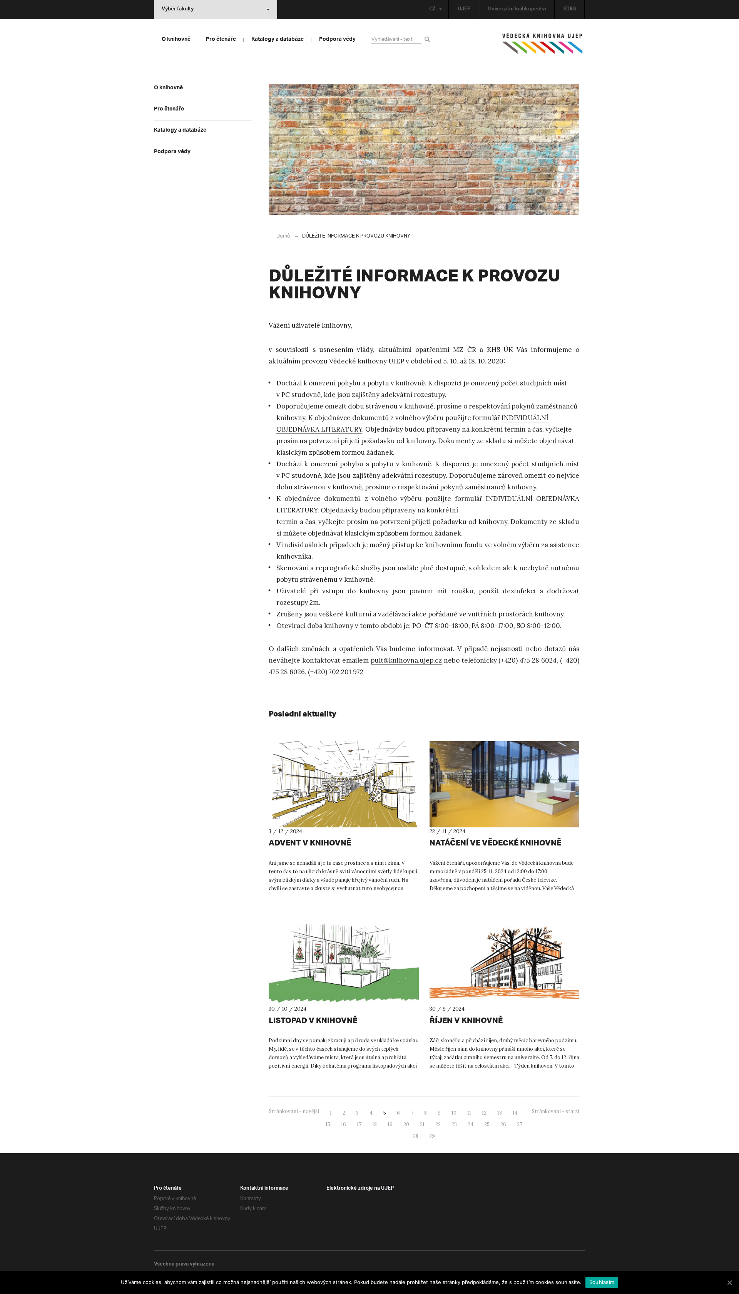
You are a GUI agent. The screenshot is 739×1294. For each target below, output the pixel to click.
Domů (283, 236)
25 (487, 1124)
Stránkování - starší (555, 1111)
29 (432, 1136)
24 (470, 1124)
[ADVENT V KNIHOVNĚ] (344, 784)
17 (359, 1124)
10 (453, 1113)
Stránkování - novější (294, 1111)
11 (469, 1113)
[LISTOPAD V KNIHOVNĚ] (344, 962)
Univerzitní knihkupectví (517, 10)
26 (503, 1124)
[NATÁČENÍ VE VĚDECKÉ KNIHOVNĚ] (505, 784)
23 (454, 1124)
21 (422, 1124)
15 (328, 1124)
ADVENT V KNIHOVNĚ (310, 842)
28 (415, 1136)
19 (390, 1124)
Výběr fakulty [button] (178, 10)
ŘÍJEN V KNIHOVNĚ (466, 1020)
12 (484, 1113)
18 (374, 1124)
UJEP (464, 10)
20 (406, 1124)
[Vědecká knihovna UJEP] (542, 45)
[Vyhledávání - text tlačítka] (429, 39)
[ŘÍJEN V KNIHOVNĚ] (505, 962)
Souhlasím (601, 1282)
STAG (569, 10)
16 (343, 1124)
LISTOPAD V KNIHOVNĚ (313, 1020)
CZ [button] (432, 10)
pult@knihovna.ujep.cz (406, 660)
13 (499, 1113)
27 (519, 1124)
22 (438, 1124)
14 (515, 1113)
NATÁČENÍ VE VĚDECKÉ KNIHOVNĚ (495, 842)
